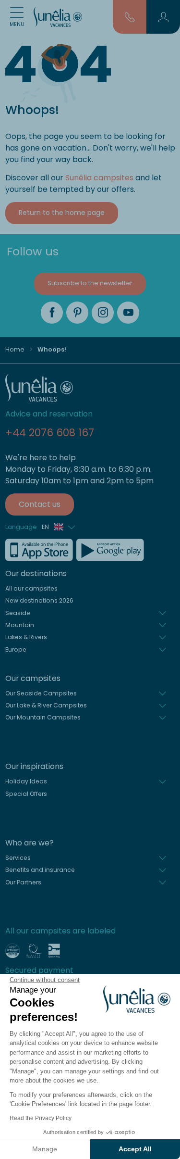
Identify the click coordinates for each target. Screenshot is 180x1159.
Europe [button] (15, 649)
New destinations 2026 (39, 600)
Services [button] (18, 858)
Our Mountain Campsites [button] (43, 717)
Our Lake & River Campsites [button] (46, 705)
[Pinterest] (77, 313)
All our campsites (31, 588)
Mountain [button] (19, 625)
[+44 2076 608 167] (130, 16)
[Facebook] (52, 313)
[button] (163, 17)
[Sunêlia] (58, 16)
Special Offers (26, 794)
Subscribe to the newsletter (90, 283)
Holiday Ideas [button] (26, 781)
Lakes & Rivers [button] (26, 637)
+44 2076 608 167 (49, 433)
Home (14, 349)
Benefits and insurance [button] (40, 870)
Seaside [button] (17, 613)
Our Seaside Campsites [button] (41, 693)
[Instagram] (103, 313)
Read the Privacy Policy (41, 1118)
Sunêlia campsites (99, 177)
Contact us (39, 504)
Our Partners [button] (23, 882)
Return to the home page (62, 212)
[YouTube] (128, 313)
